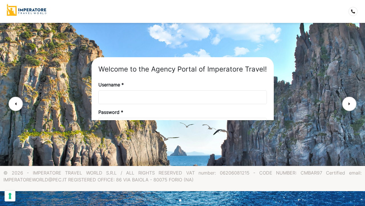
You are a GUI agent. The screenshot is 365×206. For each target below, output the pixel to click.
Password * (110, 112)
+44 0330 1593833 (356, 12)
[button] (16, 104)
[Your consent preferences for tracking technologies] (10, 196)
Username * (111, 85)
